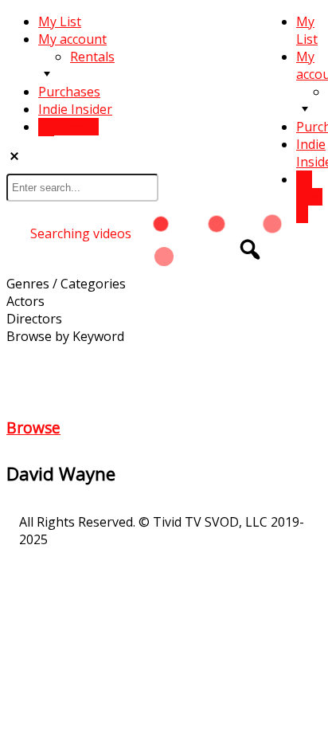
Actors (25, 301)
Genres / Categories (66, 283)
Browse (33, 427)
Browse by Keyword (65, 336)
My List (307, 30)
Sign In (309, 205)
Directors (34, 318)
